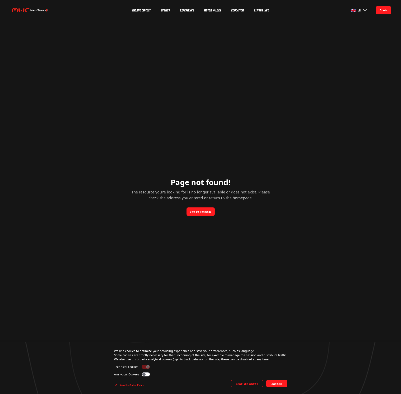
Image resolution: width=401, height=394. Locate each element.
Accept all (277, 383)
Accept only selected (247, 383)
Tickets (383, 10)
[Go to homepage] (36, 10)
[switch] (146, 374)
